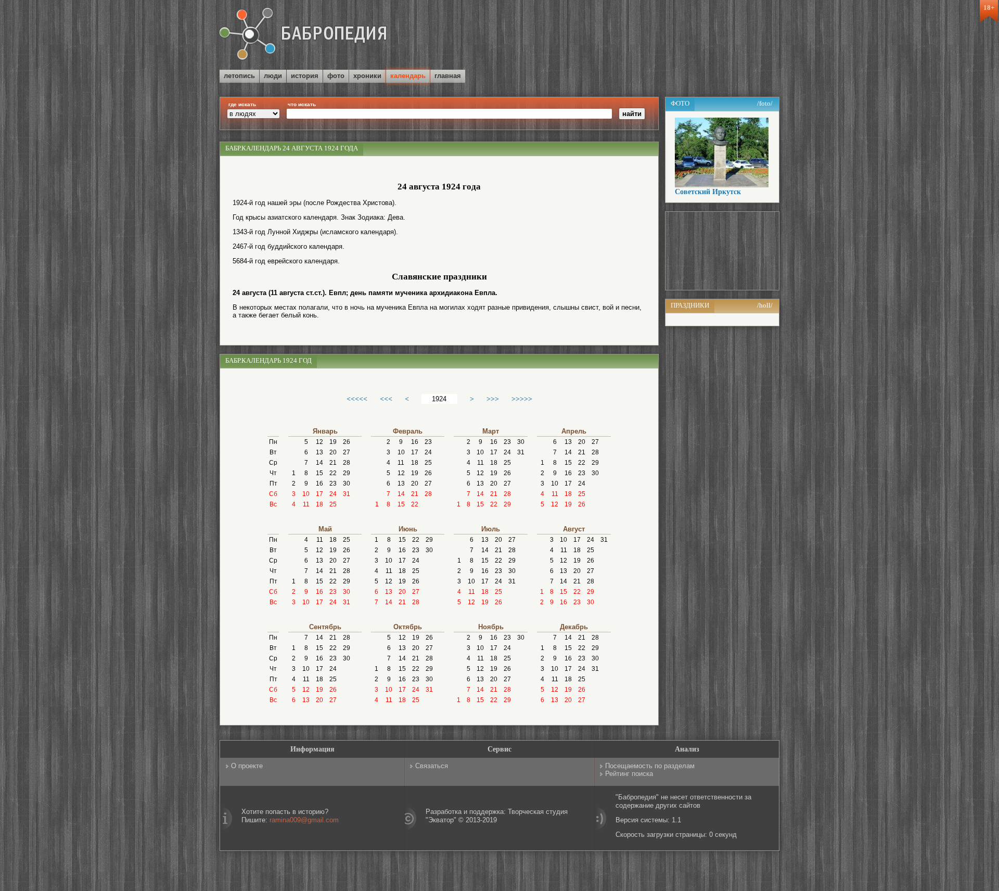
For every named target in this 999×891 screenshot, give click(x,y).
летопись (239, 76)
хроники (367, 76)
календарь (408, 76)
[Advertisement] (657, 36)
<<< (386, 398)
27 (346, 452)
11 (306, 504)
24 (333, 494)
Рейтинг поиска (629, 774)
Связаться (431, 766)
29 (346, 473)
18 (319, 504)
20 (333, 452)
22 (333, 473)
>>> (492, 398)
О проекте (247, 766)
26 (346, 442)
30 (346, 483)
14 (319, 462)
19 (333, 442)
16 (319, 483)
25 (333, 504)
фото (335, 76)
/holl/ (765, 305)
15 (319, 473)
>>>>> (521, 398)
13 (319, 452)
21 (333, 462)
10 (306, 494)
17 (319, 494)
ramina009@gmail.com (304, 820)
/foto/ (765, 103)
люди (273, 76)
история (304, 76)
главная (447, 76)
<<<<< (357, 398)
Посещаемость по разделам (650, 766)
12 (319, 442)
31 (346, 494)
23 (333, 483)
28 (346, 462)
